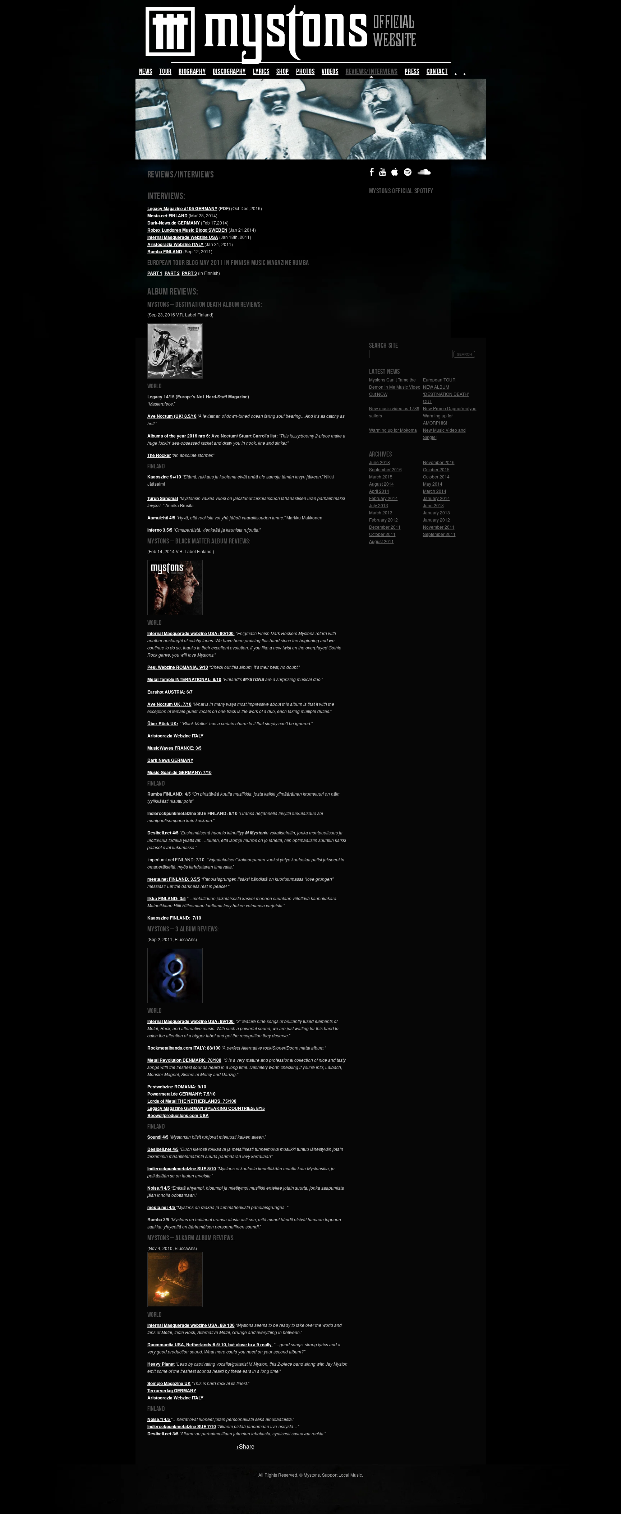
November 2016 (439, 462)
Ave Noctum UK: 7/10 (169, 704)
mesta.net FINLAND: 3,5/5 (173, 879)
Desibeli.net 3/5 (163, 1433)
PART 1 (154, 273)
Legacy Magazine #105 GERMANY (182, 208)
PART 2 (172, 273)
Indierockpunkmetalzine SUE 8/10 (181, 1168)
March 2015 (380, 476)
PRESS (412, 72)
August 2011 (381, 541)
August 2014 (381, 484)
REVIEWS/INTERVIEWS (372, 72)
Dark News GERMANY (170, 760)
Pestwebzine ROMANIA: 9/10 (176, 1086)
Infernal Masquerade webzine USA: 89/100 (191, 1021)
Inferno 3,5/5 (159, 530)
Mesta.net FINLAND (168, 215)
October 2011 (382, 534)
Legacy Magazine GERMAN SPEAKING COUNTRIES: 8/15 (206, 1108)
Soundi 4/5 (158, 1137)
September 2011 (439, 534)
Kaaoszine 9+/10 (164, 476)
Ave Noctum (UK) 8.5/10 (172, 416)
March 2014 (434, 491)
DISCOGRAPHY (229, 72)
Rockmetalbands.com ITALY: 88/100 (184, 1048)
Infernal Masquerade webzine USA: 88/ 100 (191, 1325)
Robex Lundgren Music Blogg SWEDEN (187, 230)
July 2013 (378, 505)
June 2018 (379, 462)
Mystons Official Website (310, 32)
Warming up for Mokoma (393, 430)
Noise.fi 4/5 (159, 1188)
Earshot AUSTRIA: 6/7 (170, 692)
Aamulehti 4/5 (161, 517)
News (145, 72)
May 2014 (432, 484)
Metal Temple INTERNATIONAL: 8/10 (184, 679)
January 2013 (436, 512)
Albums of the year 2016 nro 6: (179, 435)
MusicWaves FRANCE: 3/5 (174, 748)
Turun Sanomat (162, 498)
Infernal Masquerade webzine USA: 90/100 (191, 633)
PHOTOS (305, 72)
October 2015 (436, 469)
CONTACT (437, 72)
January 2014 (436, 498)
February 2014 (383, 498)
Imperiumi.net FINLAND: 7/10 (176, 859)
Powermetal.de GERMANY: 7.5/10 (181, 1094)
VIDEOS (330, 72)
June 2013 (433, 505)
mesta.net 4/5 (161, 1207)
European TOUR (439, 379)
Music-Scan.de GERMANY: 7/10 (179, 772)
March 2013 (380, 512)
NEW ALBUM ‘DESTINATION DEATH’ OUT (446, 394)
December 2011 (385, 527)
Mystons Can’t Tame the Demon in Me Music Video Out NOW (394, 386)
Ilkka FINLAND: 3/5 (166, 898)
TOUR (165, 72)
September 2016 (385, 469)
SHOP (282, 72)
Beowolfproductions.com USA (178, 1115)
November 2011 (439, 527)
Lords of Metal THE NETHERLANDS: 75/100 (191, 1101)
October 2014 (436, 476)
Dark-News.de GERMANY (173, 222)
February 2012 (383, 520)
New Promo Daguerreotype (450, 408)
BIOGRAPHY (192, 72)
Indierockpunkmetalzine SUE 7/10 (181, 1426)
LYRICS (261, 72)
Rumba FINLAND (164, 251)
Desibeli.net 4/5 (163, 1149)
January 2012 (436, 520)
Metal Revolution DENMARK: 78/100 (184, 1060)
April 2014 (379, 491)
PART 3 (189, 273)
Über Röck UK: (162, 723)
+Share (245, 1446)
